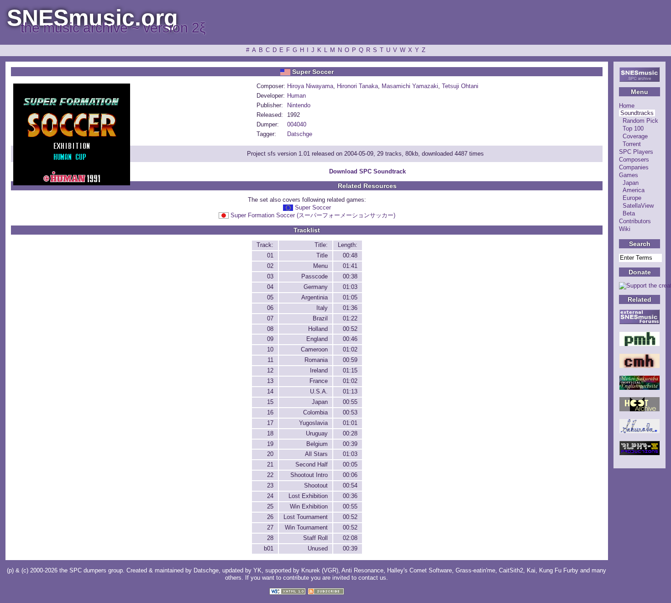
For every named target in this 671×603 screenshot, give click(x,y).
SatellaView (638, 205)
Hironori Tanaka (357, 86)
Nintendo (298, 105)
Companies (634, 167)
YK (257, 570)
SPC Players (636, 151)
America (634, 190)
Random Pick (640, 120)
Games (628, 175)
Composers (634, 159)
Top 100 (633, 128)
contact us (372, 577)
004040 (296, 124)
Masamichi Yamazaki (410, 86)
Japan (631, 182)
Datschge (299, 134)
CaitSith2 (511, 570)
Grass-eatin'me (475, 570)
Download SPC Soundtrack (367, 171)
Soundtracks (637, 113)
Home (626, 105)
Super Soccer (313, 207)
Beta (629, 213)
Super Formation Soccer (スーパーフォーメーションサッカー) (313, 215)
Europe (632, 197)
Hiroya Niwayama (310, 86)
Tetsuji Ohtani (460, 86)
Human (296, 95)
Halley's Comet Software (419, 570)
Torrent (632, 144)
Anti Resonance (362, 570)
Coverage (635, 136)
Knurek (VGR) (319, 570)
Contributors (635, 221)
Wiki (624, 228)
